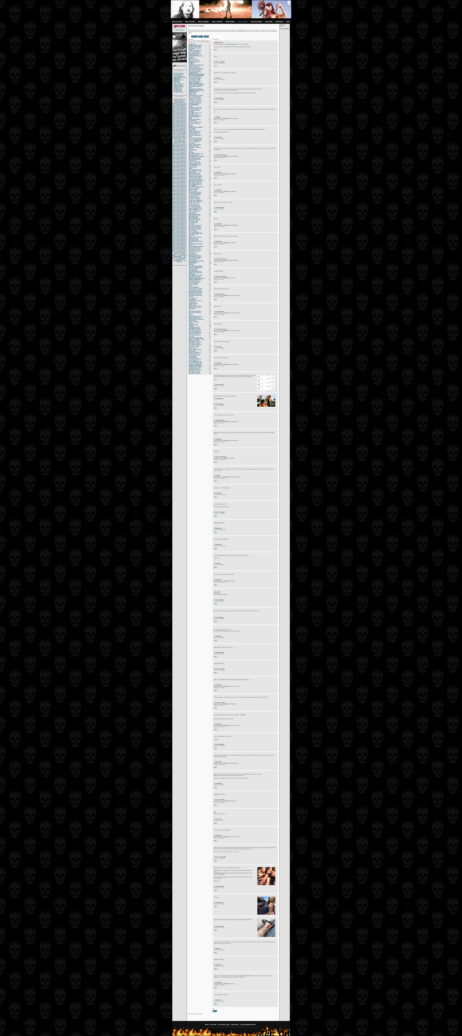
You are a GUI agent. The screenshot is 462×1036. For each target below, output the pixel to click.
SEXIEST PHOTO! (194, 132)
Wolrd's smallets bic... (195, 218)
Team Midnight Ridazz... (195, 271)
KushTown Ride (193, 114)
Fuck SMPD (192, 299)
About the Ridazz (256, 21)
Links (288, 21)
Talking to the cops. (194, 61)
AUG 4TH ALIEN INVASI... (196, 266)
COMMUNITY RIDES (194, 328)
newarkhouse (220, 98)
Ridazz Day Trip (193, 238)
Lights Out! (192, 263)
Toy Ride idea (177, 89)
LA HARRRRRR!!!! (194, 104)
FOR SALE (192, 253)
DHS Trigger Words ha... (196, 86)
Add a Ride (269, 21)
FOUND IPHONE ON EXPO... (197, 278)
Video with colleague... (195, 77)
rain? (190, 124)
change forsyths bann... (195, 138)
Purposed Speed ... (179, 84)
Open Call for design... (195, 97)
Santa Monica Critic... (195, 276)
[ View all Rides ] (284, 29)
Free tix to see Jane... (195, 161)
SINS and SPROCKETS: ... (196, 267)
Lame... (191, 151)
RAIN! (190, 118)
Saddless (191, 63)
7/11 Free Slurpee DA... (195, 332)
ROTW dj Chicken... (179, 73)
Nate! (190, 314)
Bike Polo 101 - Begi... (195, 250)
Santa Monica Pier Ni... (195, 369)
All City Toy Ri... (178, 90)
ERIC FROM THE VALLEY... (196, 69)
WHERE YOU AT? (178, 80)
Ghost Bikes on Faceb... (196, 300)
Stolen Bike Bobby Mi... (195, 362)
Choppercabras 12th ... (195, 71)
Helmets (191, 148)
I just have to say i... (195, 345)
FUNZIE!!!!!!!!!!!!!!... (194, 91)
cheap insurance (194, 204)
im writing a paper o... (195, 157)
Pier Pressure (193, 167)
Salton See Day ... (178, 85)
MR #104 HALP (193, 254)
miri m (190, 286)
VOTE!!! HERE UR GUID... (196, 56)
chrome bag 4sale (194, 353)
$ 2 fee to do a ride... (195, 202)
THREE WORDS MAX (179, 77)
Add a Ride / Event (224, 1024)
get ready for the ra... (195, 123)
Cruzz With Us (193, 356)
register (181, 29)
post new (194, 36)
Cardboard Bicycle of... (195, 108)
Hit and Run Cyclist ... (195, 373)
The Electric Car (193, 234)
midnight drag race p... (195, 280)
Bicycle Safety (177, 21)
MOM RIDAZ (176, 78)
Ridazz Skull (192, 94)
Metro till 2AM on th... (195, 318)
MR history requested (195, 48)
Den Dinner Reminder (195, 311)
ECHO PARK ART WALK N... (197, 319)
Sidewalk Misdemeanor (195, 243)
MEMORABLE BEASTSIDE (196, 90)
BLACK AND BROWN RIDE (196, 75)
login (176, 29)
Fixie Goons (179, 251)
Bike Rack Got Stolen (195, 229)
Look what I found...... (195, 335)
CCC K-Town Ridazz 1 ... (195, 359)
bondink (218, 78)
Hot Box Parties (178, 136)
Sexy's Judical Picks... (195, 208)
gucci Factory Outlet (195, 226)
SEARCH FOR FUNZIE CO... (197, 65)
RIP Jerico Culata (194, 60)
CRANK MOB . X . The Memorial (179, 254)
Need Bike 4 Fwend (194, 343)
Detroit (190, 106)
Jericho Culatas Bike (195, 194)
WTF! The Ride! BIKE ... (195, 159)
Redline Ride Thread (195, 333)
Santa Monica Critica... (195, 249)
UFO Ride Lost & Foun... (196, 115)
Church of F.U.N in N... (195, 98)
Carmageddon (193, 149)
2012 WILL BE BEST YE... (196, 153)
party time (219, 544)
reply (215, 49)
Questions (192, 143)
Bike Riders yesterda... (195, 181)
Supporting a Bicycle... (195, 255)
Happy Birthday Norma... (196, 316)
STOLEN (191, 265)
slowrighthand (220, 207)
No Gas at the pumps (195, 131)
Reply (215, 1011)
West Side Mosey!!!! (194, 220)
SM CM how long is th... (195, 341)
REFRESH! (176, 81)
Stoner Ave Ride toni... (195, 175)
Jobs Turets (192, 128)
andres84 (218, 137)
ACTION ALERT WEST (195, 46)
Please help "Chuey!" (195, 78)
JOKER (191, 323)
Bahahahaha (192, 351)
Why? (190, 136)
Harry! (190, 87)
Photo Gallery (230, 21)
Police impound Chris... (195, 349)
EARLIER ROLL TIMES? (195, 366)
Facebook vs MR (193, 347)
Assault (191, 235)
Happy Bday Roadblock (195, 89)
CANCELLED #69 (178, 86)
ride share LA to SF (194, 205)
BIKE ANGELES (193, 217)
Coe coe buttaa (220, 61)
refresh (206, 36)
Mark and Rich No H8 (195, 53)
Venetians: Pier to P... (195, 370)
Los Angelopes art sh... (195, 169)
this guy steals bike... (195, 258)
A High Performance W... (196, 176)
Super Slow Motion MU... (196, 337)
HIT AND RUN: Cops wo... (196, 241)
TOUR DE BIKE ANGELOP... (197, 180)
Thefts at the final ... (194, 66)
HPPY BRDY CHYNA (194, 173)
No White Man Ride (194, 368)
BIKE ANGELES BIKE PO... (196, 187)
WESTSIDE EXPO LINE (195, 275)
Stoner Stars (192, 172)
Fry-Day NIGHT (181, 133)
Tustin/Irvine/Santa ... (195, 197)
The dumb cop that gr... (195, 344)
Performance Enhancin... (196, 295)
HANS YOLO (192, 93)
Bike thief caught (194, 239)
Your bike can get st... (195, 102)
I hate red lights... (194, 269)
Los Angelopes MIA (194, 79)
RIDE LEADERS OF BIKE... (196, 246)
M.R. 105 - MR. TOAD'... (195, 177)
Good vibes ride (193, 221)
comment (225, 118)
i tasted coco (192, 302)
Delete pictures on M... (195, 352)
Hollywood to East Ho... (195, 107)
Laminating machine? (195, 179)
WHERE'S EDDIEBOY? (195, 279)
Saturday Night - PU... (195, 134)
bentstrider (219, 783)
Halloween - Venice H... (195, 99)
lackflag (218, 563)
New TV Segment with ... (196, 139)
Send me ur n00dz (194, 188)
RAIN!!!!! (191, 126)
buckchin (191, 152)
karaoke (191, 315)
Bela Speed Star (179, 136)
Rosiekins (219, 172)
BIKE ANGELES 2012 (195, 171)
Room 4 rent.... (193, 348)
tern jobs (191, 336)
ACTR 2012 (192, 44)
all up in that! (192, 259)
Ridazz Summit (193, 284)
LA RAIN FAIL (192, 120)
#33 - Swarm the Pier (179, 134)
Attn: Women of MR (194, 372)
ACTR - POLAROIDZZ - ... (196, 50)
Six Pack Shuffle (193, 283)
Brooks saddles (193, 189)
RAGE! (190, 168)
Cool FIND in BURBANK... (196, 233)
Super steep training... (195, 67)
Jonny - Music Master (195, 144)
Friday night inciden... (195, 247)
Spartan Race (193, 320)
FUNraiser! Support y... (195, 147)
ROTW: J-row (192, 304)
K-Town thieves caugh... (196, 288)
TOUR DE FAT (192, 160)
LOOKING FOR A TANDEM (196, 156)
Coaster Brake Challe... (195, 290)
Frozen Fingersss (231, 44)
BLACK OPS (192, 130)
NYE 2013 (191, 111)
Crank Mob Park (193, 222)
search (201, 36)
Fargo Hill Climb (193, 324)
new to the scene (194, 251)
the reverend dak (221, 456)
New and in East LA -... (195, 70)
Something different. (194, 331)
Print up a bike (193, 190)
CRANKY (191, 57)
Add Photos (279, 21)
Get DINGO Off (193, 270)
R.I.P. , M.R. (176, 82)
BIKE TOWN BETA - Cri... (196, 209)
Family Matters (193, 357)
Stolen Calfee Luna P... (195, 237)
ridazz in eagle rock (194, 210)
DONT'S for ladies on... (195, 103)
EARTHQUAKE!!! (193, 262)
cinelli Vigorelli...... (194, 360)
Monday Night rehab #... (195, 192)
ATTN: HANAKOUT (194, 287)
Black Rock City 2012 (195, 228)
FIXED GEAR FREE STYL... (196, 201)
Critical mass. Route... (195, 355)
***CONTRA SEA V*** (195, 327)
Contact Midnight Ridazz (248, 1024)
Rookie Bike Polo (194, 54)
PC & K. (191, 245)
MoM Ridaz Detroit (194, 216)
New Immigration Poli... (195, 361)
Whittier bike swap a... (195, 307)
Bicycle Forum (243, 21)
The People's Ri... (178, 74)
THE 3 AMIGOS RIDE (195, 214)
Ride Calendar (190, 21)
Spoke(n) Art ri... (178, 88)
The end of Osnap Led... (196, 225)
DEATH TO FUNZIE (194, 82)
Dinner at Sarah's (194, 321)
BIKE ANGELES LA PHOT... (196, 261)
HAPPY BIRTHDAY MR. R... (196, 83)
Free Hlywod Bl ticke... (195, 206)
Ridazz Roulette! (181, 66)
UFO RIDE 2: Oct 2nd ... (195, 112)
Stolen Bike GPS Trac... (195, 294)
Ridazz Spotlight (203, 21)
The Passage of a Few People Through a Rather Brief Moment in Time (179, 101)
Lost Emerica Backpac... (196, 101)
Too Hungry (192, 308)
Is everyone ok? (193, 196)
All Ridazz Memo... (178, 91)
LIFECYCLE (192, 58)
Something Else (178, 99)
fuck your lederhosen (195, 135)
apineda (218, 948)
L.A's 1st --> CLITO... (195, 198)
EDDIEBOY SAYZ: (194, 146)
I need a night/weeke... (195, 140)
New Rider (192, 224)
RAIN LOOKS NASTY (195, 119)
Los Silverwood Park (195, 193)
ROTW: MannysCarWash (196, 127)
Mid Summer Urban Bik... (196, 292)
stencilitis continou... (195, 110)
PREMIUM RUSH (193, 73)
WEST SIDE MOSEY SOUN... (197, 339)
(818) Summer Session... (196, 291)
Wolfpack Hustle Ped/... (195, 45)
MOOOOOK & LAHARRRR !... (197, 74)
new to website (193, 212)
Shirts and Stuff (217, 21)
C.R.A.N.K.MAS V (194, 165)
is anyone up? (193, 298)
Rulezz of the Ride (211, 1024)
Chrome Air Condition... (195, 200)
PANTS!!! (191, 325)
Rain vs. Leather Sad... (195, 122)
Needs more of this (194, 340)
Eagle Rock (192, 213)
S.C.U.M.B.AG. (193, 185)
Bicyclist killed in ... (194, 155)
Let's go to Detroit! (194, 142)
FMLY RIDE (192, 274)
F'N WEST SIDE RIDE (195, 365)
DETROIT (191, 49)
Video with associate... (195, 81)
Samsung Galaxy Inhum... (196, 95)
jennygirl (218, 493)
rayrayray (219, 346)
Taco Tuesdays (178, 140)
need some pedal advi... (196, 364)
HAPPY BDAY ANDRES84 (196, 85)
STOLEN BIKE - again (195, 164)
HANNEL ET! (192, 62)
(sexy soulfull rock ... (195, 282)
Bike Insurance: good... (195, 329)
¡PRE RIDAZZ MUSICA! (195, 257)
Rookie (191, 242)
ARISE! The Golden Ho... (196, 273)
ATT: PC (191, 296)
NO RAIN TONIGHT (194, 116)
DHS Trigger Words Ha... (196, 183)
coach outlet (192, 230)
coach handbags (193, 232)
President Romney (194, 52)
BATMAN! (218, 636)
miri (190, 310)
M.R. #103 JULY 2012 (195, 312)
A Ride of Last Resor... (195, 163)
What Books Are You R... (196, 306)
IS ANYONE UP (193, 303)
